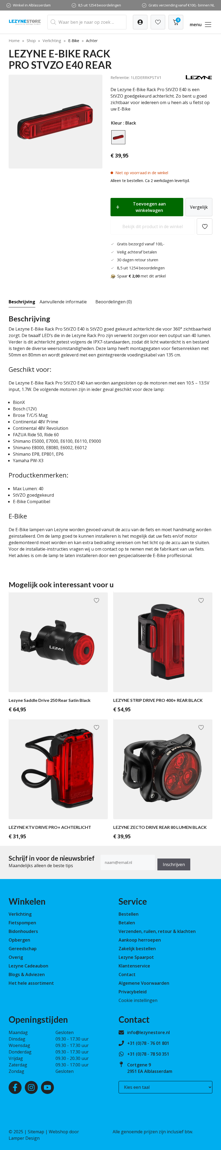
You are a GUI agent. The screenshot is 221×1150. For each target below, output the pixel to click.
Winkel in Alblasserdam (32, 5)
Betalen (127, 923)
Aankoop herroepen (140, 940)
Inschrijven (174, 864)
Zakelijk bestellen (137, 949)
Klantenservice (134, 966)
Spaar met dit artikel (141, 276)
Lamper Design (24, 1138)
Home (14, 40)
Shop (31, 40)
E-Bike (73, 40)
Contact (127, 974)
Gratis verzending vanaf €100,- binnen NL (182, 5)
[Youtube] (47, 1087)
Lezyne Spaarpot (136, 957)
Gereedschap (23, 949)
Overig (16, 957)
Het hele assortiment (31, 983)
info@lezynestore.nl (148, 1032)
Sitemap (36, 1132)
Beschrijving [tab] (22, 302)
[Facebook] (15, 1087)
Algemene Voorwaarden (144, 983)
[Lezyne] (198, 78)
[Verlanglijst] (140, 22)
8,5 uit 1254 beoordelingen (99, 5)
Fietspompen (22, 923)
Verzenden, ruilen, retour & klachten (157, 931)
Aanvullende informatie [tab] (63, 302)
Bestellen (129, 914)
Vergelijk (199, 207)
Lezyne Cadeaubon (28, 966)
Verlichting (52, 40)
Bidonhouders (23, 931)
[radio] (118, 137)
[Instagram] (31, 1087)
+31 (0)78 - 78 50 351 (148, 1054)
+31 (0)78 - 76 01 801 (148, 1043)
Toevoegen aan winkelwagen (149, 207)
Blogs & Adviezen (27, 974)
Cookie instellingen (138, 1000)
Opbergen (19, 940)
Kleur (116, 123)
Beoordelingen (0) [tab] (113, 302)
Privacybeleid (133, 992)
